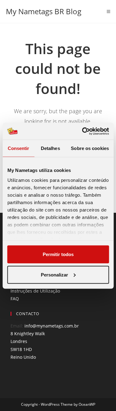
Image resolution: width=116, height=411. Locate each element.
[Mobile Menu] (108, 11)
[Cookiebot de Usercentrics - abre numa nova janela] (82, 131)
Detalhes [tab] (50, 148)
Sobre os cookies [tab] (90, 148)
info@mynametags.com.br (51, 326)
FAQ (15, 299)
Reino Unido (23, 357)
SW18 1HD (21, 349)
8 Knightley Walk (28, 333)
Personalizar (54, 274)
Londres (19, 341)
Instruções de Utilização (35, 291)
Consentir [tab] (18, 148)
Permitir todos (58, 254)
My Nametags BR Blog (43, 11)
